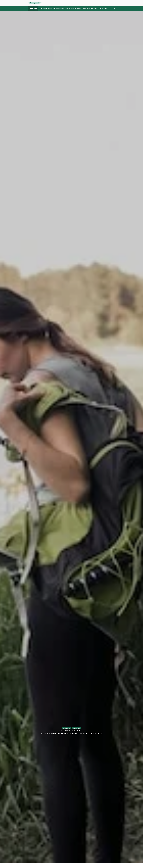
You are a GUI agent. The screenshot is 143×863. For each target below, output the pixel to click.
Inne (113, 3)
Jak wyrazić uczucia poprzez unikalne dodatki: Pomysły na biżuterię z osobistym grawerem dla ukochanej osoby (74, 8)
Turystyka (107, 3)
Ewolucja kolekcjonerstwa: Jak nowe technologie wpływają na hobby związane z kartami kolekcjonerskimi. (71, 733)
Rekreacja (98, 3)
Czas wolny (89, 3)
